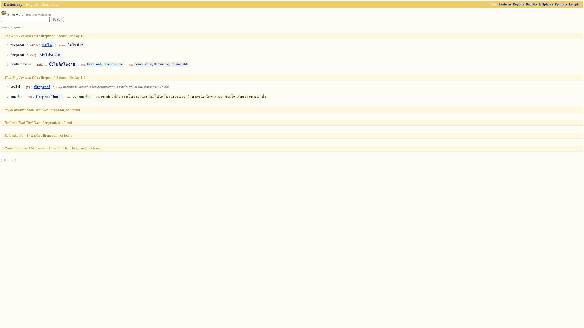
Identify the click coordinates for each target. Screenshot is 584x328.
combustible (143, 64)
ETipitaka (546, 4)
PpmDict (561, 4)
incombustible (113, 64)
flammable (161, 64)
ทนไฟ (47, 45)
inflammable (179, 64)
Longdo (574, 4)
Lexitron (505, 4)
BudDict (531, 4)
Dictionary (13, 4)
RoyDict (518, 4)
